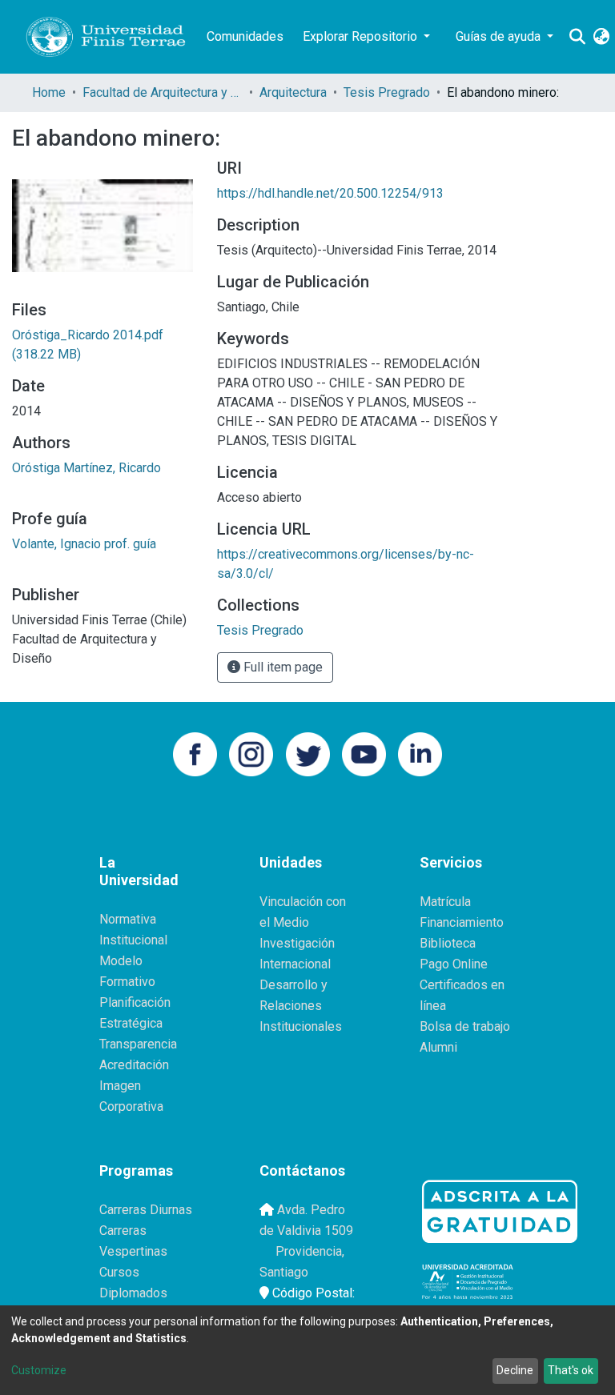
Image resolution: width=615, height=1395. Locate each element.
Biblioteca (448, 943)
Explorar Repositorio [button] (361, 36)
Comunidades (245, 36)
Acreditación (134, 1064)
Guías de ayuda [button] (500, 36)
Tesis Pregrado (387, 92)
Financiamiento (462, 922)
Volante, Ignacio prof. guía (84, 543)
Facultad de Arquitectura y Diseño (162, 92)
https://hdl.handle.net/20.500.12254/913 (330, 193)
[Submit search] (577, 36)
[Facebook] (195, 752)
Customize (38, 1370)
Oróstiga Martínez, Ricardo (86, 467)
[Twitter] (308, 752)
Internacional (295, 964)
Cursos (119, 1272)
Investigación (297, 943)
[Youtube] (364, 752)
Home (49, 92)
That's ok (570, 1370)
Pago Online (454, 964)
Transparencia (138, 1044)
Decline (514, 1370)
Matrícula (445, 901)
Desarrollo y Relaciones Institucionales (300, 1005)
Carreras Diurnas (145, 1209)
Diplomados (133, 1293)
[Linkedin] (420, 752)
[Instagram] (251, 752)
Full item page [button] (281, 667)
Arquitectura (293, 92)
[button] (601, 36)
